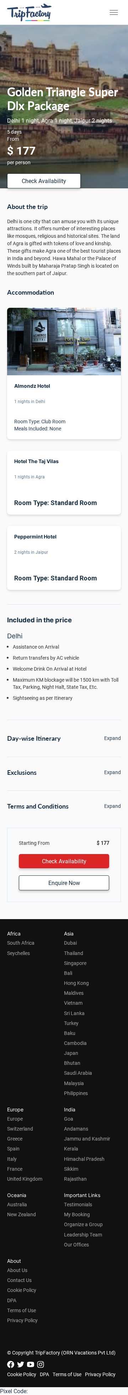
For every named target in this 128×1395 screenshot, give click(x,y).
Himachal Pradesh (84, 1158)
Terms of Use (21, 1310)
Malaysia (74, 1083)
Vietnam (73, 1002)
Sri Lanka (74, 1013)
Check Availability (44, 180)
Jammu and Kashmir (87, 1138)
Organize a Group (83, 1224)
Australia (17, 1204)
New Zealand (21, 1214)
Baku (69, 1033)
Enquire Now (64, 882)
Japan (71, 1053)
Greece (14, 1138)
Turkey (71, 1023)
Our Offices (76, 1244)
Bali (68, 973)
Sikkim (71, 1168)
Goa (68, 1118)
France (14, 1168)
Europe (15, 1118)
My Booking (77, 1214)
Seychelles (18, 953)
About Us (17, 1270)
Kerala (71, 1148)
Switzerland (20, 1128)
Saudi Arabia (78, 1072)
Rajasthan (75, 1178)
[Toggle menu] (114, 12)
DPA (11, 1300)
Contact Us (19, 1280)
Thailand (73, 953)
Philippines (76, 1093)
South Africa (20, 942)
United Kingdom (24, 1178)
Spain (13, 1148)
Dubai (70, 942)
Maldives (74, 992)
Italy (12, 1158)
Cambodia (75, 1043)
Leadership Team (83, 1234)
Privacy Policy (22, 1320)
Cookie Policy (21, 1290)
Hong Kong (76, 983)
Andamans (76, 1128)
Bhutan (72, 1062)
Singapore (75, 963)
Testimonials (78, 1204)
